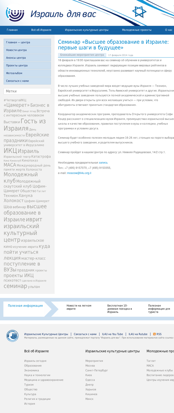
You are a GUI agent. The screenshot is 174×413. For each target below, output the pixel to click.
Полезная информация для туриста (159, 309)
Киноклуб (15, 160)
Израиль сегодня (35, 360)
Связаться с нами (17, 80)
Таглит (41, 191)
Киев (88, 375)
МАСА (10, 165)
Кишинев (91, 394)
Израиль (28, 151)
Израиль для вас (48, 13)
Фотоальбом (14, 73)
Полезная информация (25, 305)
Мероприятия (94, 360)
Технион (11, 195)
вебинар (19, 207)
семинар (15, 286)
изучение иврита (25, 247)
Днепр (89, 384)
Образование (33, 365)
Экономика (31, 370)
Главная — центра (18, 42)
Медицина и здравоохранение (43, 380)
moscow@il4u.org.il (79, 173)
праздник (25, 270)
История (29, 403)
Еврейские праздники (26, 137)
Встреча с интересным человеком (27, 113)
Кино (6, 160)
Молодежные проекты (137, 29)
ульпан (34, 287)
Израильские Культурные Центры (46, 334)
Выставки (12, 122)
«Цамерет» (17, 105)
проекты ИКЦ (19, 275)
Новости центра (16, 50)
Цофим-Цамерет (36, 201)
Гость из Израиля (25, 124)
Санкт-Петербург (96, 370)
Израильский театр (17, 156)
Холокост (14, 200)
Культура (30, 394)
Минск (89, 399)
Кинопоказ (30, 160)
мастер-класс (33, 258)
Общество (28, 191)
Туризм (29, 384)
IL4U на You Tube (112, 334)
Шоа (8, 207)
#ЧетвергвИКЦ (15, 100)
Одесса (90, 380)
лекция (12, 258)
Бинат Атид (29, 111)
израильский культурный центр (21, 233)
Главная (12, 29)
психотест (12, 280)
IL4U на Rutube (138, 334)
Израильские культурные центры (87, 29)
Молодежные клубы (160, 370)
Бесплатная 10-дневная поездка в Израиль (119, 309)
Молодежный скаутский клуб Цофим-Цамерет (25, 186)
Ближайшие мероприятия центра (82, 54)
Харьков (90, 389)
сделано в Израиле (34, 280)
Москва (90, 365)
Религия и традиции (37, 399)
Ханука (26, 195)
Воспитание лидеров (160, 375)
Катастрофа (41, 157)
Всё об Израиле (41, 29)
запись (103, 162)
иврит (34, 219)
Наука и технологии (37, 375)
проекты (41, 270)
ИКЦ (10, 151)
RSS (159, 334)
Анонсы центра (16, 57)
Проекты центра (17, 65)
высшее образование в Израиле (25, 213)
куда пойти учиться (27, 249)
